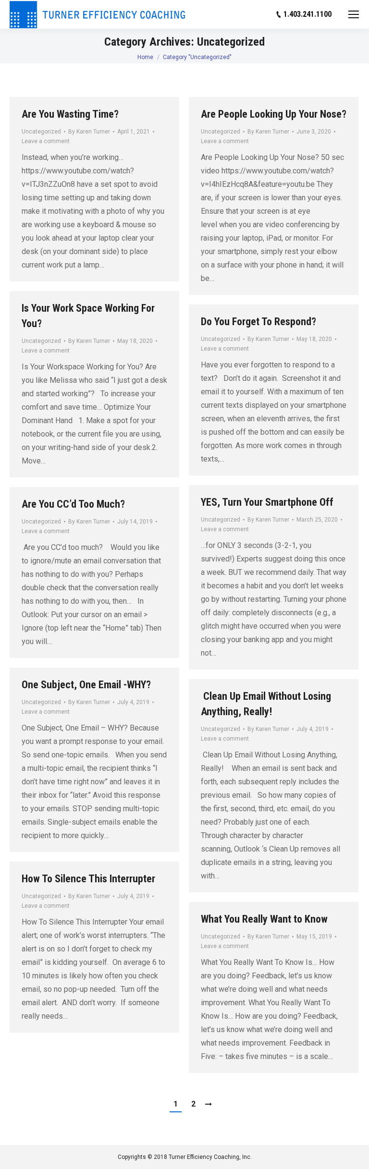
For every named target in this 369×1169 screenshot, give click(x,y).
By (89, 131)
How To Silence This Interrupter (88, 879)
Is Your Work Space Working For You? (88, 315)
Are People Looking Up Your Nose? (273, 114)
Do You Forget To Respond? (258, 322)
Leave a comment (46, 141)
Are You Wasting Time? (70, 114)
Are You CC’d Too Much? (73, 504)
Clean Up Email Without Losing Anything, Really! (266, 704)
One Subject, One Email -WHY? (86, 685)
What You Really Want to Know (264, 919)
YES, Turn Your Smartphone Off (267, 502)
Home (145, 57)
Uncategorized (41, 131)
